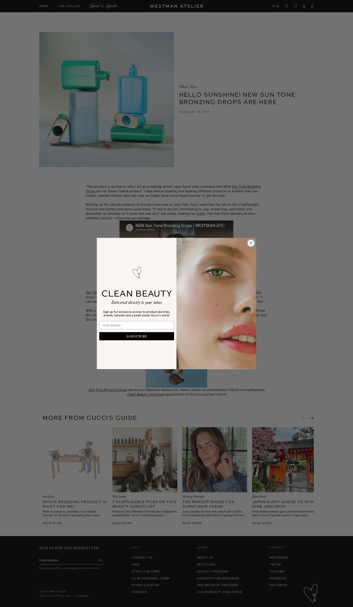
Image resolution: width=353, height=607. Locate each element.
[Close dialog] (251, 243)
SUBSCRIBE (136, 336)
